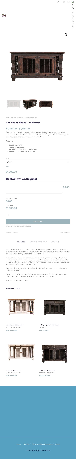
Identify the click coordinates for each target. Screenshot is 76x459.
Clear (7, 166)
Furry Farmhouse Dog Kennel (14, 325)
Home (7, 117)
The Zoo (26, 444)
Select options (11, 330)
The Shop (13, 117)
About (57, 444)
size (7, 158)
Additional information (38, 242)
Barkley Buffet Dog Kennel (47, 370)
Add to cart (38, 221)
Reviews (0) (55, 242)
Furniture (20, 117)
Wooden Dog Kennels (31, 117)
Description (21, 242)
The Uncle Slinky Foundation (42, 444)
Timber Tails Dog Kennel (13, 370)
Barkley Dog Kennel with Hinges (48, 325)
